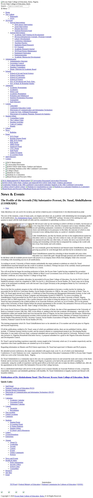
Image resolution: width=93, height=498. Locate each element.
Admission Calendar (17, 404)
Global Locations (11, 414)
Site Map (8, 473)
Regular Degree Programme (15, 390)
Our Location (10, 412)
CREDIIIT (14, 106)
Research (8, 471)
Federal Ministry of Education (29, 484)
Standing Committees (17, 67)
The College (9, 14)
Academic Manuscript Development (27, 57)
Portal (7, 134)
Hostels (12, 126)
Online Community (17, 453)
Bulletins (13, 132)
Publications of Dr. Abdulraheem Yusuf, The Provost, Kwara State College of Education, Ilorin (45, 377)
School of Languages (17, 77)
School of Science (16, 79)
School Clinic (15, 467)
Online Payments (16, 153)
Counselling (14, 469)
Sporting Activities (16, 122)
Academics (14, 90)
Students (8, 420)
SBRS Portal (14, 144)
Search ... (4, 6)
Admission (9, 86)
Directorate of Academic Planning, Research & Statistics (30, 114)
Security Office (15, 464)
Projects (13, 455)
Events (12, 450)
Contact (8, 159)
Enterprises (9, 436)
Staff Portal (14, 151)
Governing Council (17, 63)
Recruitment (14, 410)
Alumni (8, 440)
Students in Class (46, 187)
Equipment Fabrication (23, 53)
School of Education (17, 75)
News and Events (11, 458)
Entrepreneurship (21, 55)
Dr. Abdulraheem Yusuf (23, 218)
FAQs (12, 18)
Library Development (22, 39)
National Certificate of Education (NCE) (19, 388)
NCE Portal (14, 136)
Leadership (14, 444)
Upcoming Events (16, 402)
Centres (8, 104)
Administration (10, 59)
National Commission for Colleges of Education (59, 484)
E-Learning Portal (16, 155)
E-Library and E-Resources (20, 430)
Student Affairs (10, 116)
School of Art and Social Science (22, 73)
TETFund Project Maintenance (26, 51)
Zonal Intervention (21, 27)
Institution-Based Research (24, 45)
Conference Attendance (23, 41)
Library (8, 128)
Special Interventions (17, 22)
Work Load (14, 92)
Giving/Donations (11, 434)
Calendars (9, 398)
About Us (13, 442)
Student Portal (15, 422)
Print (7, 208)
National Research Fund (23, 31)
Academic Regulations (18, 94)
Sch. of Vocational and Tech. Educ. (22, 81)
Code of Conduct (16, 124)
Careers (8, 406)
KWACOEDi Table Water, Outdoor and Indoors (54, 183)
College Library (19, 187)
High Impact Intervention (24, 25)
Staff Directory (15, 102)
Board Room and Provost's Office (39, 189)
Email (7, 475)
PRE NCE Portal (16, 140)
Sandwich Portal (16, 146)
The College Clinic (17, 120)
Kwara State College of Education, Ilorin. (30, 496)
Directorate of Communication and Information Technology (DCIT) (29, 392)
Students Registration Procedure (21, 98)
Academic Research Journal (24, 49)
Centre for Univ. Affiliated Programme (24, 112)
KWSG (80, 484)
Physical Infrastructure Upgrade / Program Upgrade (33, 37)
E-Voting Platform (16, 426)
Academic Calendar (17, 400)
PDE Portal (14, 142)
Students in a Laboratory (81, 187)
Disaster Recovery (21, 29)
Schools (8, 71)
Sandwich (9, 394)
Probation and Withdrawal (19, 96)
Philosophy (14, 16)
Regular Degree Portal (18, 138)
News (7, 130)
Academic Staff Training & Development (29, 35)
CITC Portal (14, 149)
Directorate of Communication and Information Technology (31, 110)
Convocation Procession (58, 181)
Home (7, 12)
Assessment (14, 100)
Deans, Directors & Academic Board (23, 69)
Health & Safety (11, 460)
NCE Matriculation (23, 181)
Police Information (16, 462)
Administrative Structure (18, 61)
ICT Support (19, 47)
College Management (17, 65)
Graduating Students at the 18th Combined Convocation (63, 185)
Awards (13, 446)
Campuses (9, 416)
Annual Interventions (17, 33)
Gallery (8, 432)
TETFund (9, 20)
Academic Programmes (18, 88)
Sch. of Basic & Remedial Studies (22, 83)
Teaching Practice (21, 43)
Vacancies (13, 408)
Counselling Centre (17, 118)
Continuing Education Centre (20, 108)
